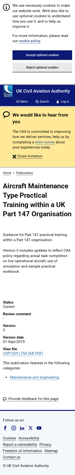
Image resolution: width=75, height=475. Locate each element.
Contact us (11, 457)
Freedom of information (22, 451)
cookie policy (29, 41)
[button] (27, 156)
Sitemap (51, 451)
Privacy (45, 444)
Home (7, 173)
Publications (24, 173)
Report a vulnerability (20, 444)
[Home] (8, 91)
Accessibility (28, 438)
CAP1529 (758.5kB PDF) (23, 353)
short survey (45, 142)
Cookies (9, 438)
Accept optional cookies (42, 55)
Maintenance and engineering (34, 377)
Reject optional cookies (42, 67)
